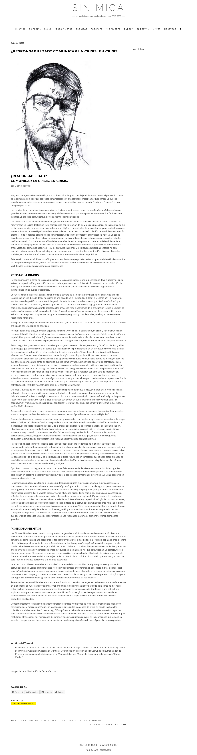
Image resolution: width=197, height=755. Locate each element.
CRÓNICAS (81, 29)
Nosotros (170, 29)
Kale (88, 749)
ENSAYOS (20, 29)
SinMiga (20, 701)
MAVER (157, 29)
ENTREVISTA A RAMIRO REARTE (106, 724)
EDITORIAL (35, 29)
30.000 (47, 29)
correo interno (138, 49)
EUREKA (128, 29)
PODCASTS (97, 29)
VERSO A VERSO (63, 29)
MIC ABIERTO (113, 29)
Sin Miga (98, 7)
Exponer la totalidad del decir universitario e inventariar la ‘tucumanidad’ (58, 721)
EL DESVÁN (143, 29)
